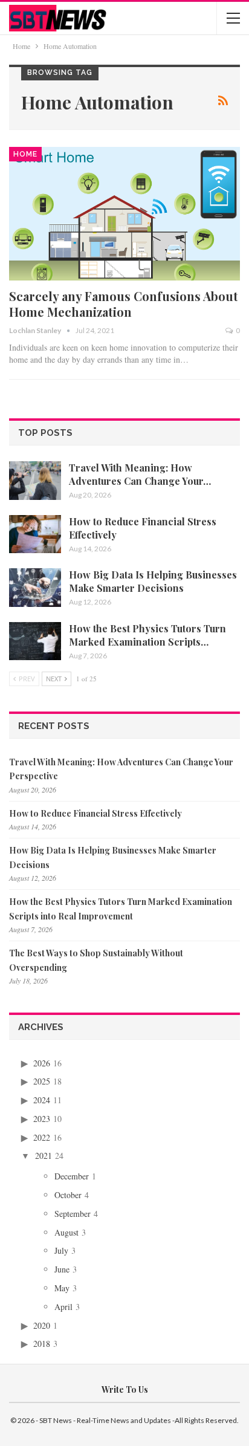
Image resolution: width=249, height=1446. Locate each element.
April (63, 1306)
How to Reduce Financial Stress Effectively (95, 813)
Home (25, 154)
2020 (41, 1325)
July (61, 1250)
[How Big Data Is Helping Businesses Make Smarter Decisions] (35, 587)
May (62, 1288)
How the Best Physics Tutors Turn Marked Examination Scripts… (147, 635)
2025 (41, 1081)
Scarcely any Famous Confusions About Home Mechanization (123, 304)
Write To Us (125, 1389)
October (68, 1195)
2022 (41, 1137)
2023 (41, 1118)
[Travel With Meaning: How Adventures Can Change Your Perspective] (35, 480)
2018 (41, 1343)
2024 (41, 1100)
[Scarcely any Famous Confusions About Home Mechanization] (124, 214)
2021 (43, 1155)
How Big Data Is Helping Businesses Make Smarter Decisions (153, 581)
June (62, 1269)
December (71, 1176)
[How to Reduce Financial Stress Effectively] (35, 534)
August (66, 1232)
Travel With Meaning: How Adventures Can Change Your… (140, 474)
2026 (41, 1063)
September (72, 1213)
